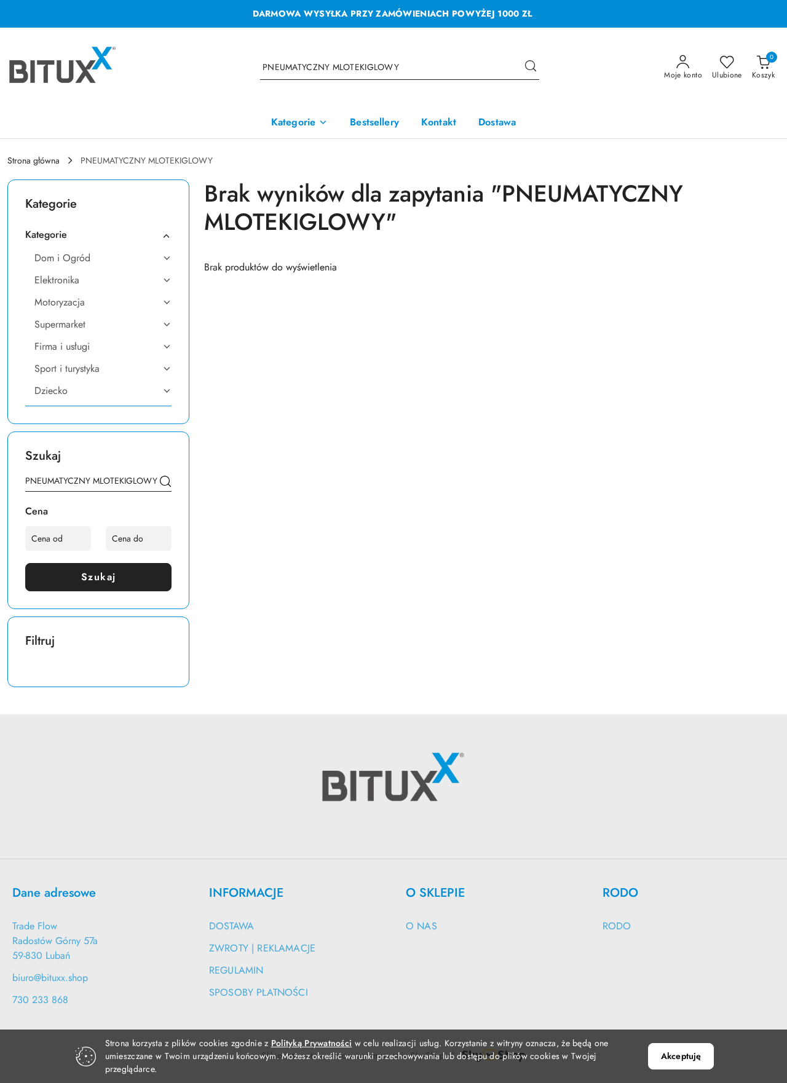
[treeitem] (98, 235)
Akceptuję (681, 1056)
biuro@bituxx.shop (50, 978)
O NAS (421, 926)
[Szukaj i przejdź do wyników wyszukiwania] (530, 67)
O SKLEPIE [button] (435, 893)
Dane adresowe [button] (54, 893)
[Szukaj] (165, 483)
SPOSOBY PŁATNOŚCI (258, 992)
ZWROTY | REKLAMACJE (262, 948)
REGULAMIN (236, 970)
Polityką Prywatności (311, 1043)
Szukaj (98, 577)
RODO (617, 926)
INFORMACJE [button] (246, 893)
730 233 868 (40, 1000)
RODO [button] (620, 893)
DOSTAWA (231, 926)
